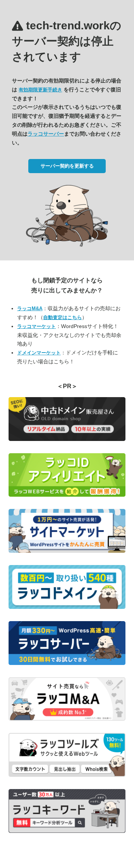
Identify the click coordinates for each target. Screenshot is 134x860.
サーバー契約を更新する (67, 166)
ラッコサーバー (46, 134)
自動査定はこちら (62, 317)
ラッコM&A (29, 308)
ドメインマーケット (39, 353)
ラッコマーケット (36, 326)
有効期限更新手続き (40, 90)
